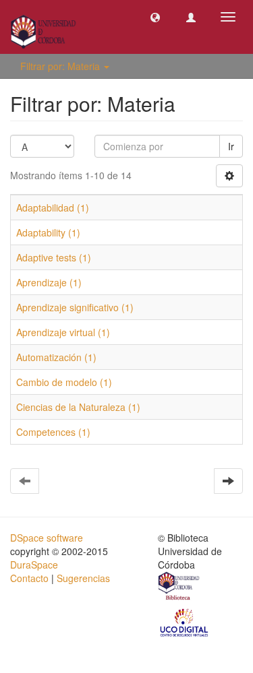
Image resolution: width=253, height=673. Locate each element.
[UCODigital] (185, 622)
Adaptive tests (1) (53, 257)
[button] (155, 16)
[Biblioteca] (179, 587)
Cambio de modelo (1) (64, 382)
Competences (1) (53, 432)
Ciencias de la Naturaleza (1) (78, 407)
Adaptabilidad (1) (52, 207)
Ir (231, 146)
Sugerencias (83, 578)
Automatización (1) (56, 357)
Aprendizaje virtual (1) (63, 332)
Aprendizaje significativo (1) (75, 307)
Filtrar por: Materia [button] (61, 66)
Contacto (29, 578)
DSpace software (46, 537)
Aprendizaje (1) (49, 282)
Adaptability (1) (48, 232)
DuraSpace (34, 564)
